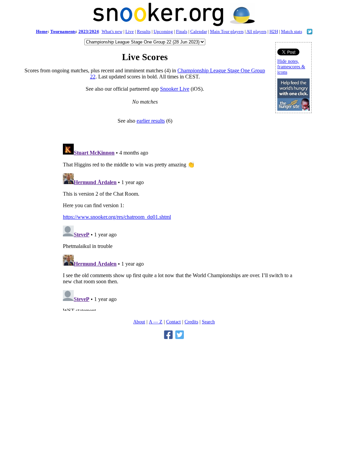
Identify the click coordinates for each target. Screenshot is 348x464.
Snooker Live (174, 89)
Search (208, 321)
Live (129, 31)
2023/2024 (89, 31)
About (139, 321)
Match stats (291, 31)
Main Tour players (227, 31)
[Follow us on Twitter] (309, 32)
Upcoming (163, 31)
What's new (112, 31)
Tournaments (63, 31)
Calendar (198, 31)
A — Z (155, 321)
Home (42, 31)
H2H (273, 31)
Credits (191, 321)
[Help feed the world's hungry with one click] (293, 109)
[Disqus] (179, 226)
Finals (181, 31)
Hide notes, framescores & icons (291, 67)
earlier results (151, 121)
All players (256, 31)
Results (144, 31)
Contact (173, 321)
